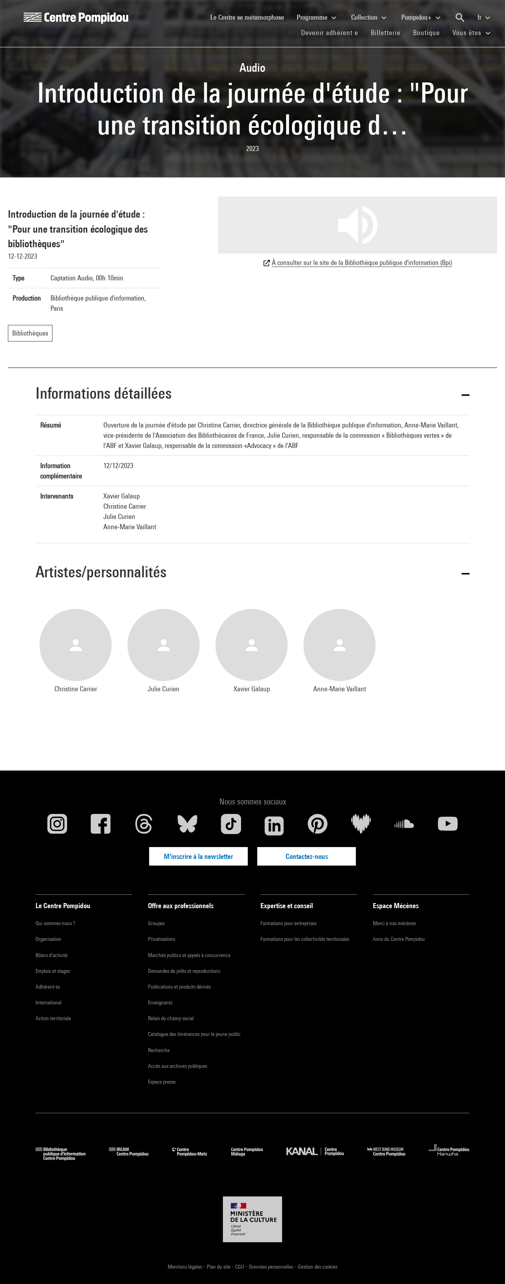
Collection (365, 17)
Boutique (429, 32)
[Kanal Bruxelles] (320, 1158)
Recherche (159, 1050)
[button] (252, 394)
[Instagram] (57, 826)
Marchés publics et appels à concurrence (189, 955)
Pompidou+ (417, 17)
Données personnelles (271, 1266)
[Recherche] (460, 18)
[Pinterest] (317, 826)
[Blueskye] (187, 826)
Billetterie (385, 32)
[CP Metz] (195, 1158)
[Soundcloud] (404, 826)
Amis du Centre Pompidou (399, 939)
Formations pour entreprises (288, 923)
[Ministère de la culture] (252, 1219)
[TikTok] (230, 826)
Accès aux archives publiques (177, 1066)
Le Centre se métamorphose (250, 17)
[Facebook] (100, 826)
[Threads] (144, 826)
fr (480, 17)
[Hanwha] (449, 1158)
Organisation (48, 939)
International (49, 1002)
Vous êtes (468, 32)
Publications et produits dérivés (179, 987)
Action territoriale (53, 1018)
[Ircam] (134, 1158)
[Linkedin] (274, 826)
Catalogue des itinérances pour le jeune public (194, 1034)
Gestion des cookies (317, 1266)
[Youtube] (447, 826)
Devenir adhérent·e (333, 32)
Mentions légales (185, 1266)
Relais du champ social (171, 1018)
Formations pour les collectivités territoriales (304, 939)
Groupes (156, 923)
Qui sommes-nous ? (55, 923)
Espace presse (162, 1082)
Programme (313, 17)
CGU (240, 1266)
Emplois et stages (53, 971)
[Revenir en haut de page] (486, 1265)
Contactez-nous (307, 856)
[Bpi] (66, 1158)
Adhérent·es (48, 987)
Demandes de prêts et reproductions (184, 971)
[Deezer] (361, 826)
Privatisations (161, 939)
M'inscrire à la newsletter (198, 856)
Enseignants (160, 1002)
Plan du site (219, 1266)
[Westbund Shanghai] (392, 1158)
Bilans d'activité (51, 955)
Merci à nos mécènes (394, 923)
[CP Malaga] (253, 1158)
